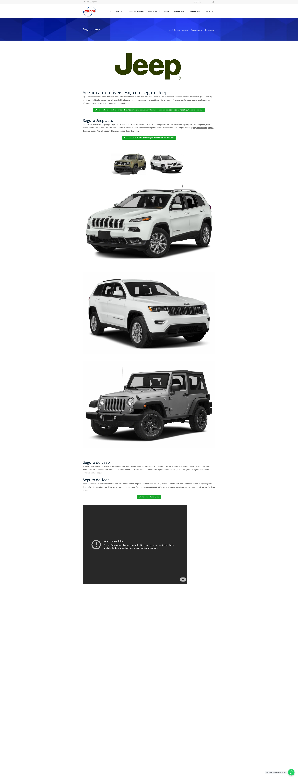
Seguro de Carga (116, 11)
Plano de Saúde (195, 11)
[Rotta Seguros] (90, 11)
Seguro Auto (179, 11)
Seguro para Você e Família (158, 11)
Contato (209, 11)
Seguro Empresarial (136, 11)
